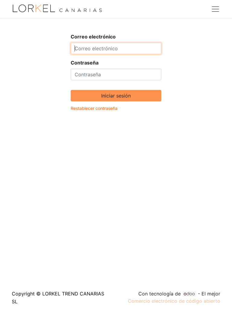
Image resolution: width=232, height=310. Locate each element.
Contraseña (84, 63)
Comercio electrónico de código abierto (174, 301)
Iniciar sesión (116, 96)
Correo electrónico (93, 37)
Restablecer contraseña (94, 108)
